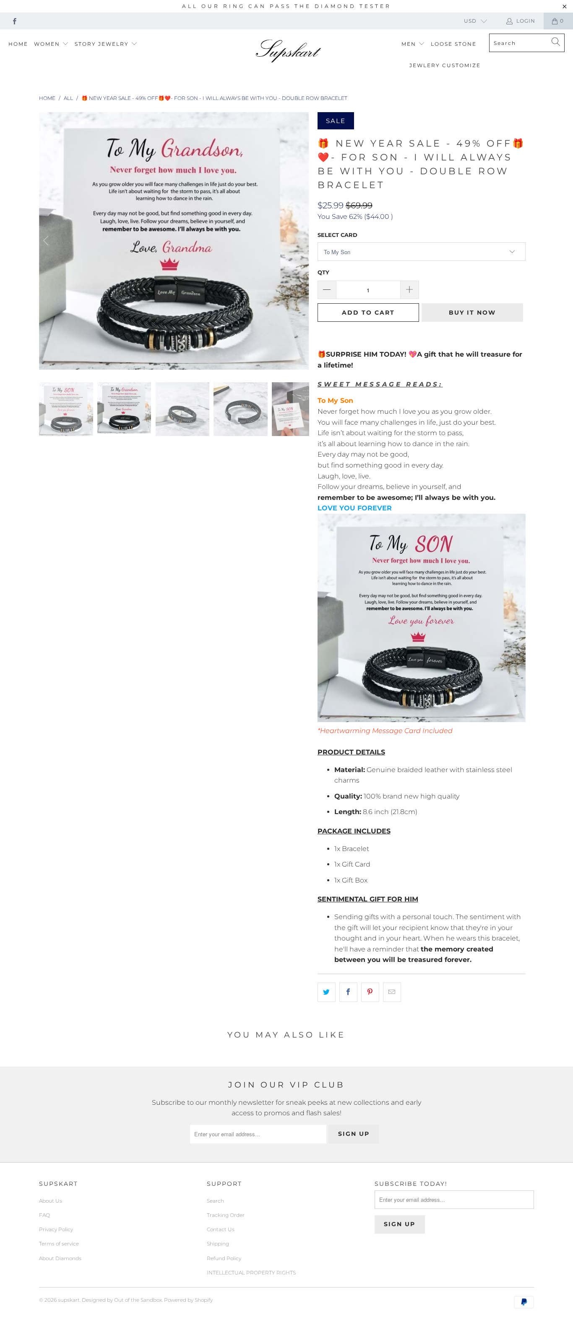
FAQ (44, 1215)
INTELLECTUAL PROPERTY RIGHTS (251, 1272)
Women (48, 44)
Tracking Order (226, 1215)
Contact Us (220, 1229)
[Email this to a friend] (392, 992)
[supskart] (288, 51)
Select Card (337, 234)
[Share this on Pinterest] (370, 992)
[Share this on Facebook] (348, 992)
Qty (323, 272)
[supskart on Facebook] (14, 21)
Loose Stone (454, 44)
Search (215, 1201)
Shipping (218, 1243)
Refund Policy (224, 1258)
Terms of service (59, 1243)
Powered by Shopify (188, 1300)
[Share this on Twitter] (327, 992)
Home (18, 44)
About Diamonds (60, 1258)
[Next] (301, 241)
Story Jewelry (103, 44)
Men (409, 44)
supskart (69, 1300)
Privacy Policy (56, 1229)
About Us (50, 1201)
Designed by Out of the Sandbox (122, 1300)
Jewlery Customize (445, 65)
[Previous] (47, 241)
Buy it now (472, 312)
